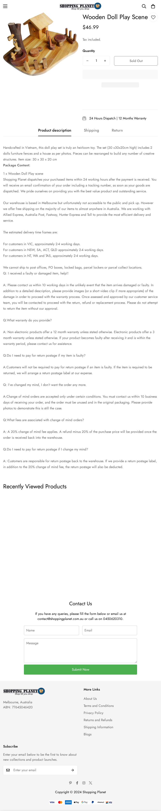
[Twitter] (90, 783)
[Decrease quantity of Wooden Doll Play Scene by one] (87, 60)
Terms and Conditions (99, 705)
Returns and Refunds (98, 720)
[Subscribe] (72, 770)
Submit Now (80, 669)
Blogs (87, 734)
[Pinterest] (70, 783)
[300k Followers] (77, 783)
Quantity (89, 50)
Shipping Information (98, 727)
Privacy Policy (93, 712)
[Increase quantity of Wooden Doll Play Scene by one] (105, 60)
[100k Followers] (84, 783)
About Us (90, 698)
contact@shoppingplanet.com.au (60, 618)
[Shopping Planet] (80, 6)
